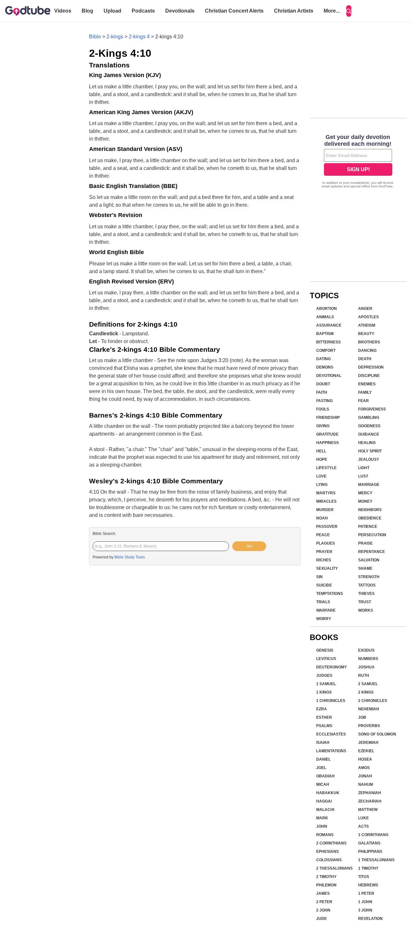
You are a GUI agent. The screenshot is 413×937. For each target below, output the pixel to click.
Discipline (369, 375)
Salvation (368, 560)
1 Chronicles (330, 700)
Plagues (325, 543)
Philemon (326, 885)
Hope (321, 459)
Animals (325, 317)
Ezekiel (366, 751)
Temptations (329, 593)
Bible (95, 36)
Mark (322, 818)
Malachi (325, 809)
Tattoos (367, 585)
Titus (363, 876)
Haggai (324, 801)
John (321, 826)
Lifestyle (326, 468)
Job (362, 717)
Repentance (371, 551)
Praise (365, 543)
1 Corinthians (373, 835)
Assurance (328, 325)
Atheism (366, 325)
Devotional (328, 375)
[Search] (348, 11)
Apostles (368, 317)
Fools (322, 409)
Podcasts (143, 11)
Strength (368, 577)
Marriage (368, 484)
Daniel (323, 759)
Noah (322, 518)
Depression (371, 367)
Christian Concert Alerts (234, 11)
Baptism (325, 333)
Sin (319, 577)
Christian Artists (293, 11)
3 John (365, 910)
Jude (321, 918)
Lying (321, 484)
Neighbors (370, 510)
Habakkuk (327, 793)
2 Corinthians (331, 843)
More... (332, 11)
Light (363, 468)
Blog (87, 11)
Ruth (363, 675)
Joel (321, 767)
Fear (363, 401)
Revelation (370, 918)
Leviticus (326, 658)
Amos (364, 767)
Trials (323, 602)
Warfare (326, 610)
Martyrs (326, 493)
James (323, 893)
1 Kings (324, 692)
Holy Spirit (370, 451)
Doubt (323, 384)
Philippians (370, 851)
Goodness (369, 426)
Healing (367, 442)
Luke (363, 818)
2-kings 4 (139, 36)
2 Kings (366, 692)
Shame (365, 568)
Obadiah (325, 776)
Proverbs (369, 726)
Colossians (329, 860)
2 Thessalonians (334, 868)
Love (321, 476)
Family (365, 392)
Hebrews (368, 885)
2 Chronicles (372, 700)
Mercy (365, 493)
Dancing (367, 350)
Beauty (366, 333)
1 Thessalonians (376, 860)
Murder (325, 510)
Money (365, 501)
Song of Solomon (377, 734)
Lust (363, 476)
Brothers (369, 342)
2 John (323, 910)
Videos (62, 11)
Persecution (372, 535)
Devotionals (180, 11)
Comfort (326, 350)
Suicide (324, 585)
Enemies (367, 384)
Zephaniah (369, 793)
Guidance (368, 434)
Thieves (366, 593)
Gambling (368, 417)
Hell (321, 451)
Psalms (324, 726)
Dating (323, 359)
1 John (365, 902)
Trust (364, 602)
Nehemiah (368, 709)
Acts (363, 826)
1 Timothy (368, 868)
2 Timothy (326, 876)
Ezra (321, 709)
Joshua (366, 667)
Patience (367, 526)
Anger (365, 308)
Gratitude (327, 434)
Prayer (324, 551)
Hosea (365, 759)
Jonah (365, 776)
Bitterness (328, 342)
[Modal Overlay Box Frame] (358, 162)
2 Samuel (368, 684)
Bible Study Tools (130, 557)
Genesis (324, 650)
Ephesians (327, 851)
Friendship (328, 417)
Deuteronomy (331, 667)
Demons (324, 367)
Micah (322, 784)
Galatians (369, 843)
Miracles (326, 501)
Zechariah (369, 801)
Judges (324, 675)
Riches (323, 560)
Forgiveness (372, 409)
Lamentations (331, 751)
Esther (324, 717)
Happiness (327, 442)
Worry (323, 618)
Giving (322, 426)
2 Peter (324, 902)
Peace (323, 535)
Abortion (326, 308)
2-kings (114, 36)
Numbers (368, 658)
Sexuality (327, 568)
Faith (321, 392)
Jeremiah (368, 742)
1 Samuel (326, 684)
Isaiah (322, 742)
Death (364, 359)
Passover (326, 526)
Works (365, 610)
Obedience (369, 518)
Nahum (365, 784)
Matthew (368, 809)
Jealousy (368, 459)
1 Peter (366, 893)
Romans (325, 835)
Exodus (366, 650)
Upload (112, 11)
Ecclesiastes (331, 734)
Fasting (324, 401)
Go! (249, 546)
